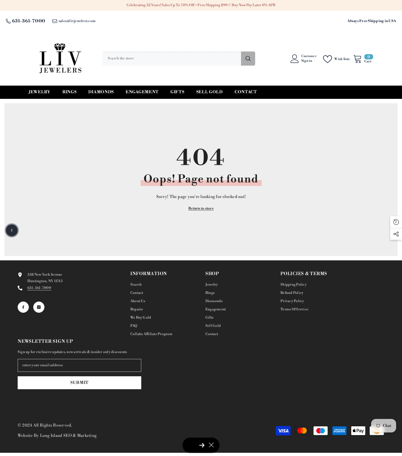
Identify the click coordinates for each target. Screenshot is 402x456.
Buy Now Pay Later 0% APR (253, 5)
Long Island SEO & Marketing (68, 435)
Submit (79, 382)
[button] (12, 230)
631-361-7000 (28, 21)
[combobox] (171, 58)
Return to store (201, 208)
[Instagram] (38, 307)
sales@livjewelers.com (77, 21)
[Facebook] (23, 307)
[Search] (178, 58)
